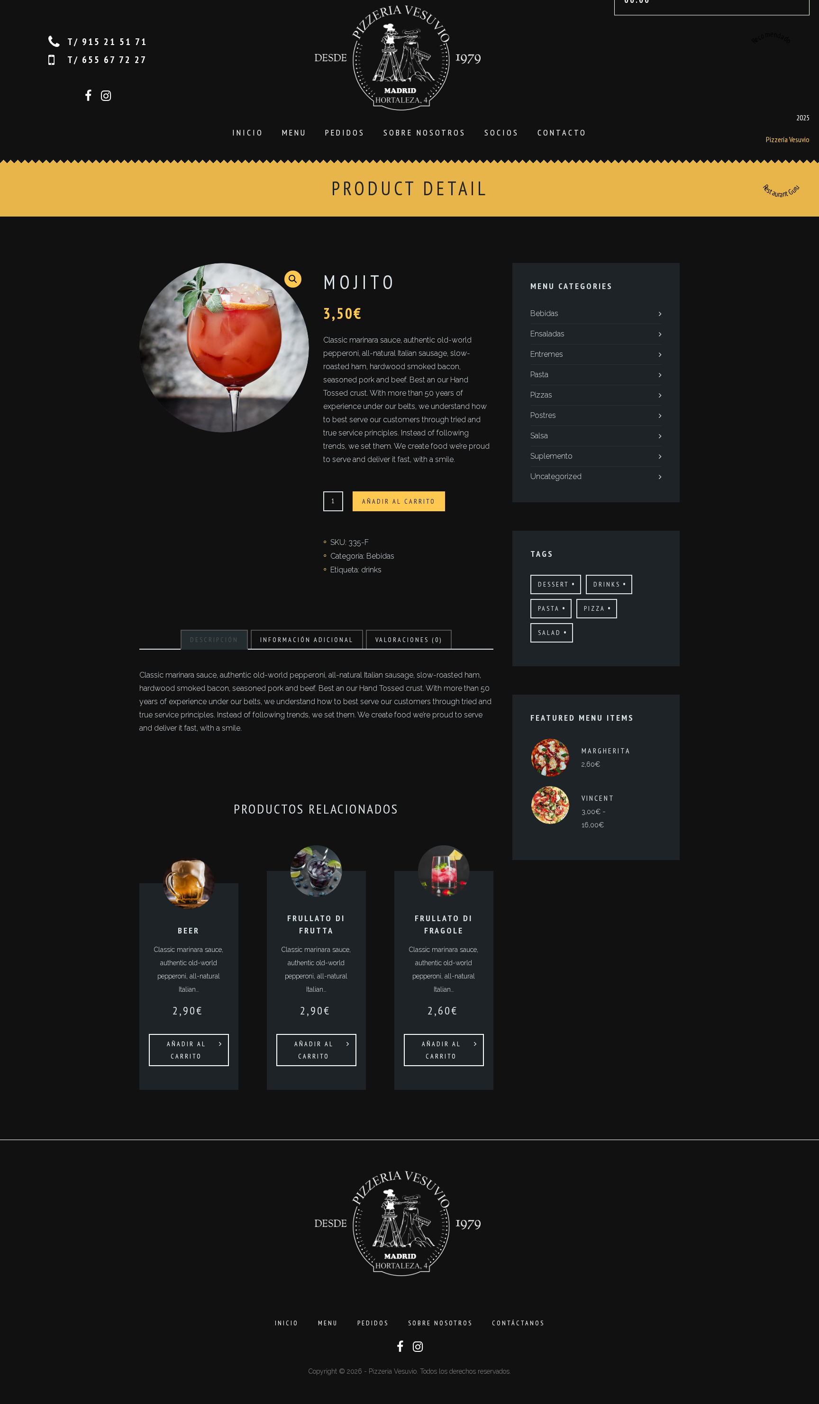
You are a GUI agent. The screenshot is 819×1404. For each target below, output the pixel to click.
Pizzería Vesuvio (788, 139)
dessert (553, 584)
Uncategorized (556, 476)
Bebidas (380, 556)
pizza (594, 608)
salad (549, 632)
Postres (543, 415)
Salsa (539, 435)
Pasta (539, 374)
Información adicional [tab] (307, 639)
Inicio (248, 132)
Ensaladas (547, 333)
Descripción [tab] (214, 639)
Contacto (562, 132)
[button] (292, 279)
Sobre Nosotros (424, 132)
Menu (294, 132)
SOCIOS (501, 132)
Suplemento (551, 456)
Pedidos (345, 132)
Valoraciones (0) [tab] (408, 639)
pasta (549, 608)
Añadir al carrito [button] (186, 1050)
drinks (371, 569)
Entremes (546, 354)
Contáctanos (518, 1323)
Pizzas (541, 394)
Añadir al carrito (399, 501)
